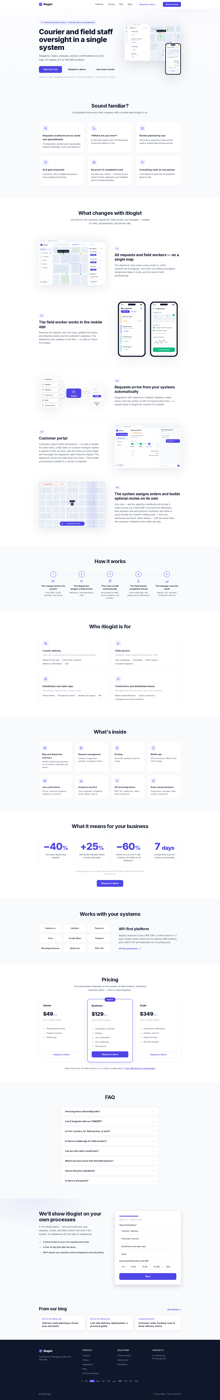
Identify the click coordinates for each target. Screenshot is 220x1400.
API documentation (128, 948)
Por (103, 1381)
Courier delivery (124, 1355)
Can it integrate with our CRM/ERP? (83, 1121)
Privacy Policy (160, 1394)
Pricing (111, 4)
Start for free (172, 4)
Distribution (122, 1364)
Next (147, 1276)
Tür (130, 1381)
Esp (97, 1381)
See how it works (106, 69)
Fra (125, 1381)
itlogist (47, 4)
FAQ (121, 4)
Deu (136, 1381)
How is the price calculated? (80, 1171)
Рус (86, 1381)
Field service (123, 1360)
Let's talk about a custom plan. (140, 1068)
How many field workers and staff (134, 1261)
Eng (92, 1381)
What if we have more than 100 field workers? (89, 1161)
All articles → (174, 1309)
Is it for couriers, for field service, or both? (87, 1131)
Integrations (87, 1364)
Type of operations (128, 1225)
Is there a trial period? (76, 1180)
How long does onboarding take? (82, 1111)
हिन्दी (120, 1381)
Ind (108, 1381)
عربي (114, 1381)
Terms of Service (174, 1394)
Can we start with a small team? (82, 1151)
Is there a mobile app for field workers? (86, 1141)
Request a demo (147, 4)
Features (99, 4)
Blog (130, 4)
